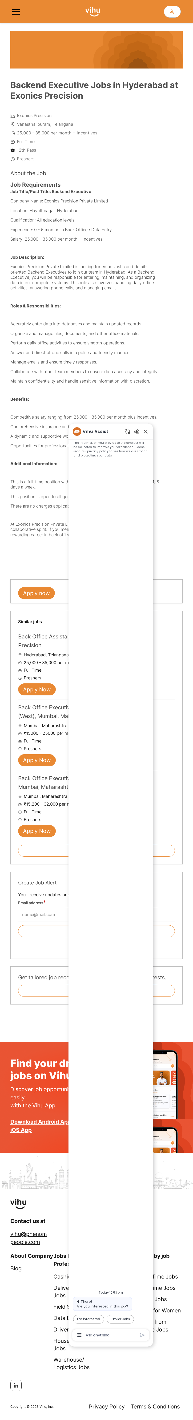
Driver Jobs (68, 1329)
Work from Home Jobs (154, 1326)
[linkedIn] (16, 1385)
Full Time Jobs (158, 1288)
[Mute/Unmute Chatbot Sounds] (136, 431)
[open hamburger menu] (16, 11)
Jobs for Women (160, 1310)
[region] (110, 883)
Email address (30, 902)
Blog (16, 1268)
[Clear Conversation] (127, 431)
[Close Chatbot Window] (146, 431)
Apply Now (37, 689)
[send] (142, 1335)
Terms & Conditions (155, 1406)
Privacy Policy (107, 1406)
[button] (172, 12)
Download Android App (40, 1121)
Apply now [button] (36, 593)
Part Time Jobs (159, 1276)
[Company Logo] (92, 11)
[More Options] (79, 1335)
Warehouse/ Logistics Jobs (71, 1363)
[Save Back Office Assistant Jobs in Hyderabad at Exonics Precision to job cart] (171, 636)
